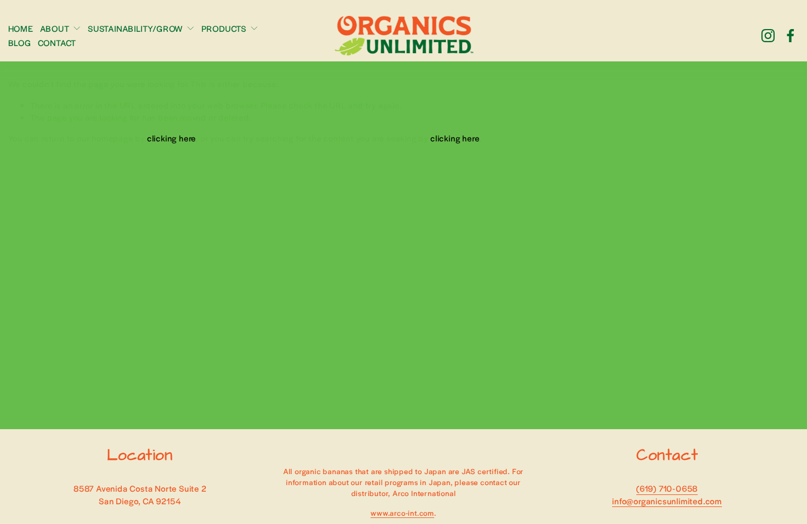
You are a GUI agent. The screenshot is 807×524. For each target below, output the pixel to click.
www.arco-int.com (402, 513)
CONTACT (57, 42)
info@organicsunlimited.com (667, 500)
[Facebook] (790, 35)
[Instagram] (768, 35)
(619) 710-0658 (667, 488)
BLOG (19, 42)
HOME (20, 28)
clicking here (171, 138)
